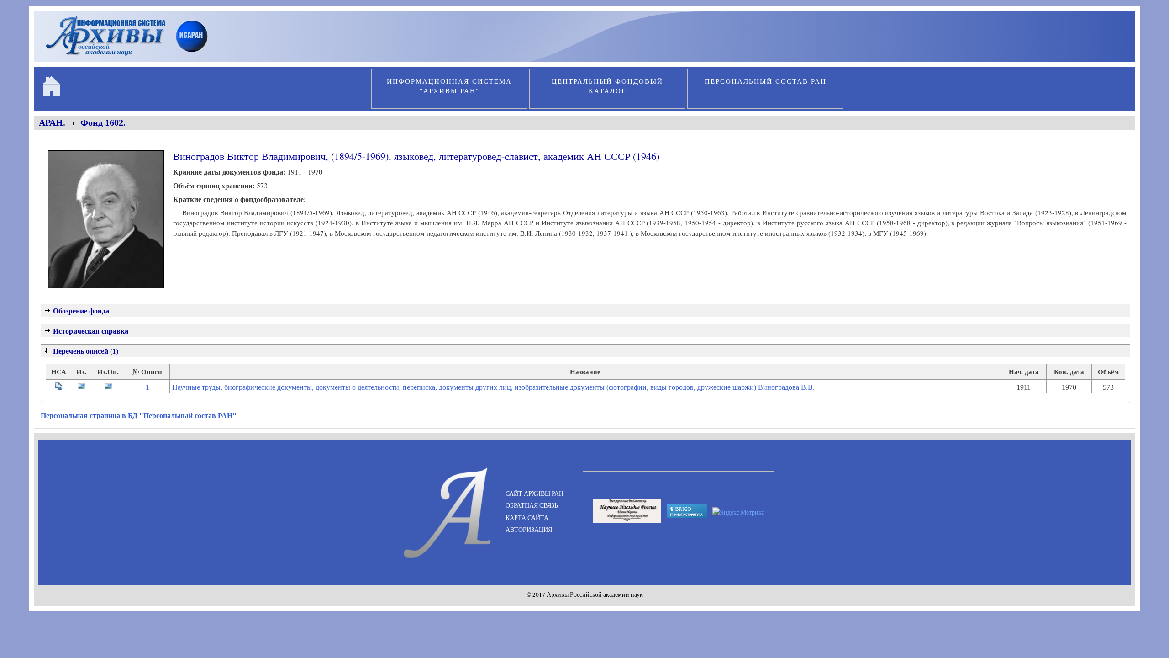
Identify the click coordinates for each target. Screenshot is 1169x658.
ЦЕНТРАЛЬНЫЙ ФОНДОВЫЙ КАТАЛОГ (607, 85)
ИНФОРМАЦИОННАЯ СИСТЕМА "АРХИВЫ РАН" (449, 85)
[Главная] (130, 56)
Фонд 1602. (103, 122)
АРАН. (52, 122)
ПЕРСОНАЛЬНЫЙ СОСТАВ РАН (766, 80)
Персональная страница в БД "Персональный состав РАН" (139, 415)
